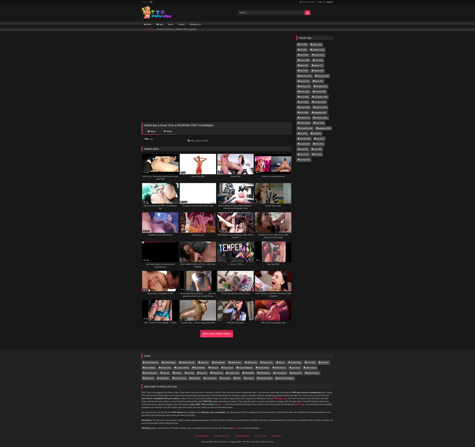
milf (317, 133)
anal (304, 55)
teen (304, 154)
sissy (304, 149)
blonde (305, 86)
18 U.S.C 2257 (260, 436)
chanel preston (183, 368)
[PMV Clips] (157, 12)
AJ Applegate (219, 362)
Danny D (214, 368)
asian (304, 60)
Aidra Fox (204, 362)
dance (305, 107)
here (222, 404)
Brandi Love (166, 368)
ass (319, 60)
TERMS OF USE (242, 436)
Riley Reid (196, 378)
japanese (325, 128)
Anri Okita (311, 362)
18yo (317, 44)
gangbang (320, 112)
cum (304, 102)
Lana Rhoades (151, 373)
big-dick (323, 76)
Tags (161, 24)
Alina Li (281, 362)
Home (149, 24)
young (305, 159)
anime (319, 55)
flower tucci (228, 368)
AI (303, 50)
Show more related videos (217, 333)
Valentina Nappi (266, 378)
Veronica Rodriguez (286, 378)
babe (304, 65)
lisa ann (166, 373)
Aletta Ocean (236, 362)
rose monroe (211, 378)
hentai (305, 123)
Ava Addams (150, 368)
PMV (152, 29)
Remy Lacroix (180, 378)
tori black (249, 378)
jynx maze (296, 368)
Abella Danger (169, 362)
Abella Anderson (151, 362)
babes (318, 65)
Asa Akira (324, 362)
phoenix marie (313, 373)
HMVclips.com (195, 24)
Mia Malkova (265, 373)
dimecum (321, 107)
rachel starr (164, 378)
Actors (170, 24)
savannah (226, 378)
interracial (306, 128)
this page (237, 428)
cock (304, 97)
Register (329, 2)
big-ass (318, 70)
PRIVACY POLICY (222, 436)
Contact (181, 24)
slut (317, 149)
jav (303, 133)
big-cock (305, 76)
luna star (203, 373)
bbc (304, 70)
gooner (304, 118)
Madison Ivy (217, 373)
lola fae (178, 373)
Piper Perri (149, 378)
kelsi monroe (311, 368)
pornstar (305, 139)
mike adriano (281, 373)
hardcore (321, 118)
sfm (319, 144)
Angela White (296, 362)
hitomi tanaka (263, 368)
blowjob (321, 86)
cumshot (320, 102)
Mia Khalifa (249, 373)
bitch (319, 81)
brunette (320, 91)
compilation (321, 97)
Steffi (238, 378)
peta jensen (296, 373)
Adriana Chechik (188, 362)
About (152, 131)
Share (169, 131)
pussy (304, 144)
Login (320, 2)
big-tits (304, 81)
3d (303, 44)
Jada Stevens (280, 368)
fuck (304, 112)
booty (304, 91)
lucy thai (190, 373)
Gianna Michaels (245, 368)
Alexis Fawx (252, 362)
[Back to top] (467, 439)
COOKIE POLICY (201, 436)
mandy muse (234, 373)
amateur (318, 50)
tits (318, 154)
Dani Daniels (200, 368)
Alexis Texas (268, 362)
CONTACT (276, 436)
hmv (320, 123)
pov (320, 139)
